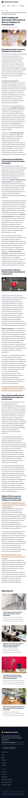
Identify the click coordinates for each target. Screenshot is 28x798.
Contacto (21, 5)
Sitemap (4, 765)
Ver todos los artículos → (9, 747)
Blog (8, 5)
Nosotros (14, 5)
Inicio (3, 5)
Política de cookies (6, 782)
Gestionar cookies (6, 784)
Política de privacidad (7, 779)
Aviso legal (4, 776)
